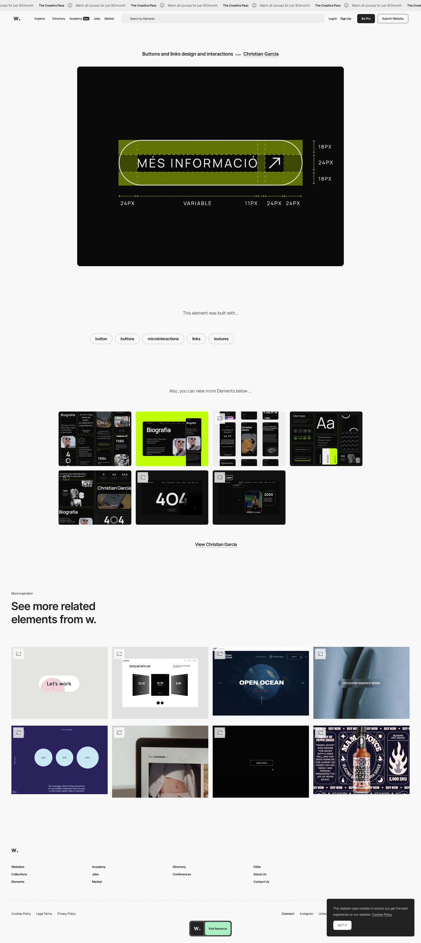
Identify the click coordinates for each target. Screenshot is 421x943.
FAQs (257, 867)
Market (109, 18)
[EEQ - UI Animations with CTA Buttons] (59, 760)
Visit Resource (218, 928)
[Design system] (326, 439)
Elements (17, 881)
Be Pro (366, 18)
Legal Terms (44, 913)
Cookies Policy (21, 913)
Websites (17, 867)
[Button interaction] (160, 683)
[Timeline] (249, 497)
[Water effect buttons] (261, 681)
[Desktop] (172, 439)
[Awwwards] (17, 18)
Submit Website (393, 18)
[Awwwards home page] (197, 928)
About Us (259, 874)
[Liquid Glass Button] (361, 683)
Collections (19, 874)
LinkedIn (324, 913)
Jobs (97, 18)
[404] (172, 497)
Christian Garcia (261, 53)
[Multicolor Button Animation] (59, 683)
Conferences (182, 874)
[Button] (160, 762)
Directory (58, 18)
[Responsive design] (249, 439)
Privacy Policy (66, 913)
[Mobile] (95, 439)
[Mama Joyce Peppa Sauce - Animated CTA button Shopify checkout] (361, 760)
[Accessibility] (95, 497)
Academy (79, 18)
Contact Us (261, 881)
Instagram (306, 913)
